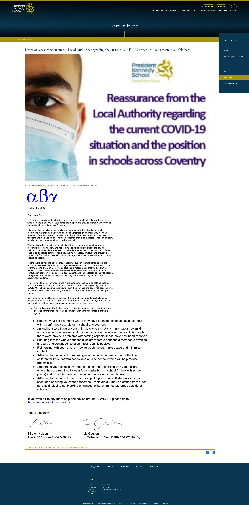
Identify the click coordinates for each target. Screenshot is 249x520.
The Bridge (110, 466)
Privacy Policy (156, 503)
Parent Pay (221, 6)
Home (14, 39)
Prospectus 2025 (153, 466)
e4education (112, 503)
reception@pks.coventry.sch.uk (111, 489)
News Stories (32, 39)
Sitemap (120, 503)
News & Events (22, 39)
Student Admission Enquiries (95, 467)
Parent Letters (124, 466)
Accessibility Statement (130, 503)
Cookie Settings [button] (165, 503)
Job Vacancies (139, 466)
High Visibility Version (144, 503)
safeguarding (209, 6)
